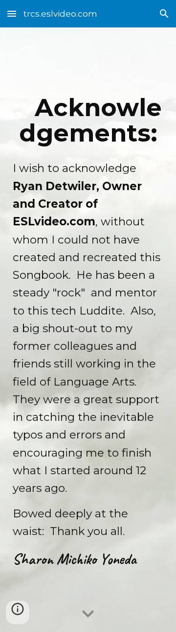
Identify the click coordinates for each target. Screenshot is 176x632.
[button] (11, 13)
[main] (88, 329)
